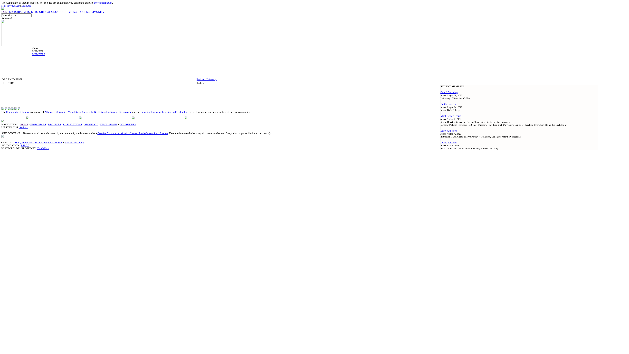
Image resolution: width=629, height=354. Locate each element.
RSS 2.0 (25, 145)
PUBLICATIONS (72, 124)
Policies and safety (74, 142)
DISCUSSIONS (108, 124)
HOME (24, 124)
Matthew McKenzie (450, 116)
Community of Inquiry (17, 112)
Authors (23, 127)
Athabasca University (55, 112)
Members (26, 5)
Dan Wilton (43, 148)
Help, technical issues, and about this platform (38, 142)
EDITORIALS (38, 124)
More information (103, 2)
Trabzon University (207, 79)
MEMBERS (38, 54)
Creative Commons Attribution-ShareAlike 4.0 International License (132, 133)
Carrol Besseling (449, 92)
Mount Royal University (80, 112)
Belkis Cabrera (448, 104)
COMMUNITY (128, 124)
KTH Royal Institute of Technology (112, 112)
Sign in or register (10, 5)
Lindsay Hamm (448, 142)
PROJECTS (54, 124)
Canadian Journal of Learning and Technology (165, 112)
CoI (91, 124)
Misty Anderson (448, 130)
